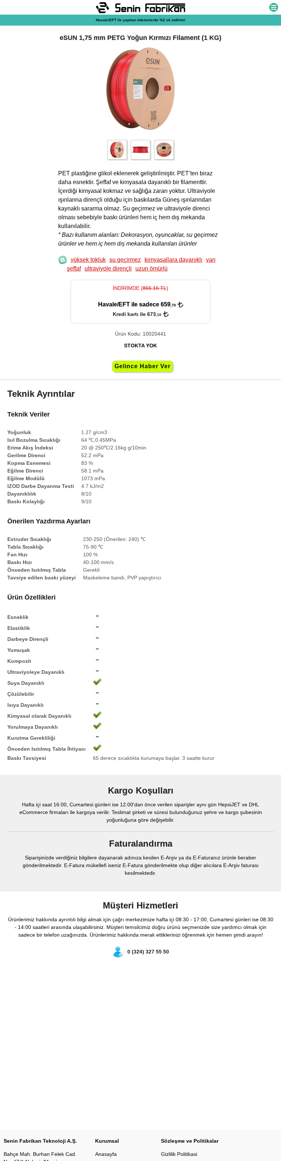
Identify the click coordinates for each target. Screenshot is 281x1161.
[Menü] (273, 8)
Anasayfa (106, 1154)
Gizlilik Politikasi (179, 1154)
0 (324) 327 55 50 (148, 952)
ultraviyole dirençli (108, 268)
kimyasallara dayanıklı (173, 260)
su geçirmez (125, 260)
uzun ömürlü (151, 268)
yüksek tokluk (88, 260)
